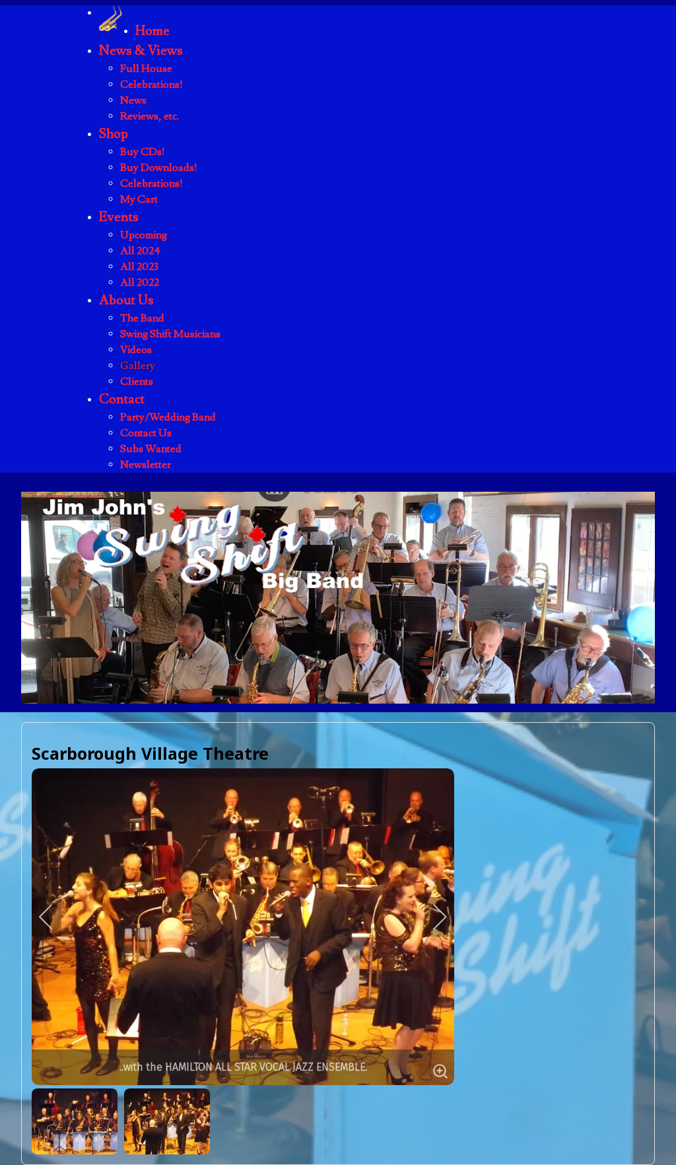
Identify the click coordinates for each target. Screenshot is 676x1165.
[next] (431, 917)
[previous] (55, 917)
